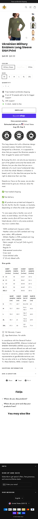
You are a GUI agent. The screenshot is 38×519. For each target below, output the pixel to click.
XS (4, 77)
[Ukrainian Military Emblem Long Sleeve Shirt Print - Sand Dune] (5, 451)
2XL (29, 77)
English (17, 498)
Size (4, 73)
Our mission (8, 492)
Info (4, 466)
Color (5, 63)
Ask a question (9, 374)
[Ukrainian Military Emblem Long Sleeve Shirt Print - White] (7, 451)
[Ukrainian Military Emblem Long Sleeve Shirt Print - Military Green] (3, 451)
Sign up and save (11, 473)
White (30, 67)
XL (24, 77)
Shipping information (12, 368)
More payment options (19, 121)
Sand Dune (21, 67)
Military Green (8, 67)
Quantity (6, 82)
